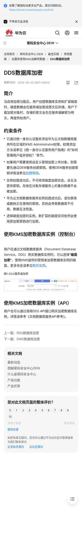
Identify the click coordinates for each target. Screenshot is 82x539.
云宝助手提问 (16, 447)
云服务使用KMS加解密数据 (28, 59)
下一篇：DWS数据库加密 (22, 339)
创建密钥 (32, 173)
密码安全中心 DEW (31, 54)
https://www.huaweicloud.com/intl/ (31, 9)
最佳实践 (53, 54)
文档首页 (9, 54)
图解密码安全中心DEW (24, 368)
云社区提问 (36, 447)
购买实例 (39, 265)
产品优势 (14, 386)
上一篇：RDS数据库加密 (21, 333)
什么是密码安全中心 (22, 374)
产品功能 (14, 380)
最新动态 (14, 362)
